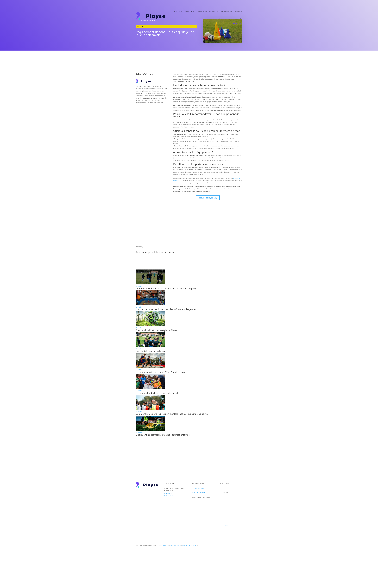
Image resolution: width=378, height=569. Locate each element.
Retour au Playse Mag (207, 197)
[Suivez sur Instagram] (197, 503)
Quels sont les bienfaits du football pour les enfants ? (163, 434)
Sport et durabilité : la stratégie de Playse (156, 330)
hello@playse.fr (169, 493)
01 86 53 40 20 (168, 496)
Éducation (139, 286)
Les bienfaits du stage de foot (150, 351)
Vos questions (213, 11)
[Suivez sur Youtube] (205, 503)
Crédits (195, 545)
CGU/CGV (166, 545)
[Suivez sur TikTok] (201, 503)
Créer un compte (225, 19)
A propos (177, 11)
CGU (226, 525)
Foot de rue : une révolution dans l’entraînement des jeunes (166, 309)
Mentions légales (175, 545)
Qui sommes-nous (198, 488)
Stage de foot (202, 11)
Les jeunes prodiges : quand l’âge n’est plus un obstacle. (164, 372)
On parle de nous (226, 11)
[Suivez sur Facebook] (193, 503)
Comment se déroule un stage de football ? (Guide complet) (166, 288)
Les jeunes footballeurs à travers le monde (157, 392)
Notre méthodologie (198, 492)
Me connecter (237, 19)
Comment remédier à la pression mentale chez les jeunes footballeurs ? (172, 413)
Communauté (189, 11)
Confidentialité (187, 545)
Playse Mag (238, 11)
